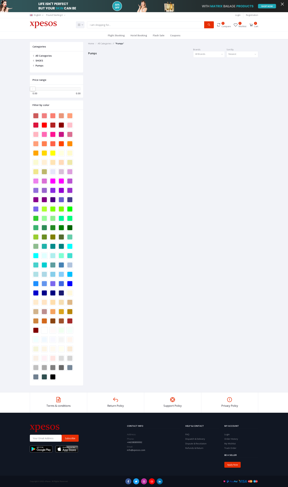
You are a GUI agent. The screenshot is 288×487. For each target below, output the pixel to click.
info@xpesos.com (136, 450)
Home (91, 43)
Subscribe (70, 438)
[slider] (33, 88)
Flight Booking (116, 35)
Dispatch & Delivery (195, 438)
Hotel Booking (138, 35)
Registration (252, 14)
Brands (196, 49)
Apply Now (232, 464)
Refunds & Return (194, 448)
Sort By (230, 49)
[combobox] (209, 54)
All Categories (43, 55)
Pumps (39, 65)
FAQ (187, 434)
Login (237, 14)
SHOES (39, 60)
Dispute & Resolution (195, 443)
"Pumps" (119, 43)
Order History (231, 438)
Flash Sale (158, 35)
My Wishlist (230, 443)
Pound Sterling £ (54, 14)
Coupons (175, 35)
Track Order (230, 448)
